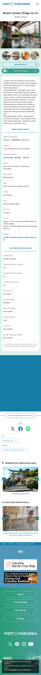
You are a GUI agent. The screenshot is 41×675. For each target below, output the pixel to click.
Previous (4, 35)
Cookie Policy (13, 670)
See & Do (11, 544)
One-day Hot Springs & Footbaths (14, 450)
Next (37, 35)
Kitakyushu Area (8, 440)
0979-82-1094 (8, 157)
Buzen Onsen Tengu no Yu (25, 544)
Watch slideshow (20, 64)
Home (4, 544)
